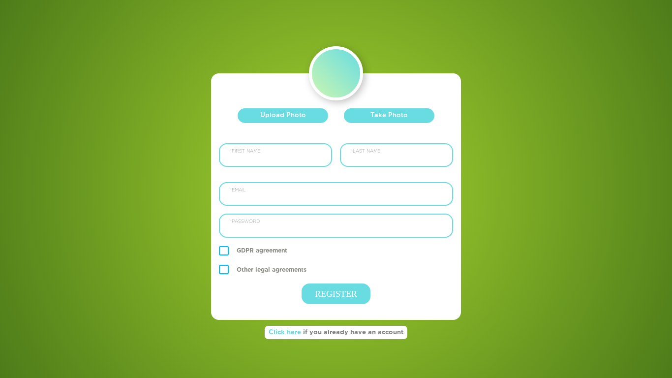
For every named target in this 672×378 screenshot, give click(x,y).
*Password (245, 222)
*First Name (245, 151)
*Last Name (365, 151)
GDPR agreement (262, 250)
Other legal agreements (271, 270)
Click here (336, 332)
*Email (238, 190)
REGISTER (336, 294)
